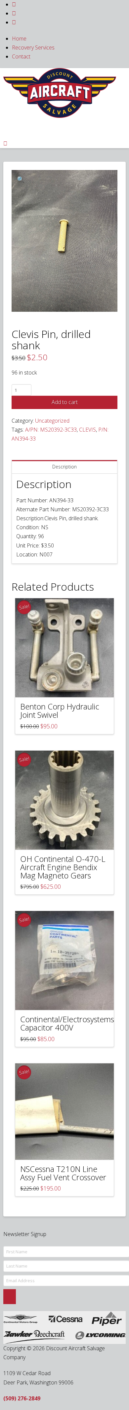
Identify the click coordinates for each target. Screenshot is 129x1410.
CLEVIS (87, 429)
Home (19, 38)
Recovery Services (33, 47)
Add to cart (65, 402)
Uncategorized (52, 420)
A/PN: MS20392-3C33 (51, 429)
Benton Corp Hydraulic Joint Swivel (59, 710)
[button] (21, 179)
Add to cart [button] (67, 686)
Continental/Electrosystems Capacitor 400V (67, 1023)
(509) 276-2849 (21, 1398)
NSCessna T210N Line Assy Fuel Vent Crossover (63, 1173)
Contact (21, 56)
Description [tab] (64, 466)
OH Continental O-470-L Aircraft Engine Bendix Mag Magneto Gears (63, 867)
